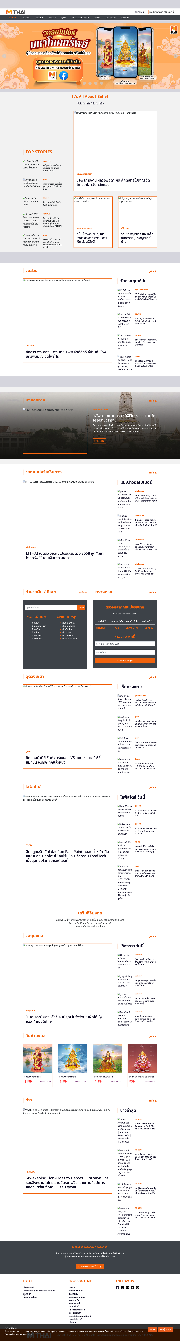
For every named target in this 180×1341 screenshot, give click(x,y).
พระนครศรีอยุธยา (84, 174)
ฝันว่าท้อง (36, 629)
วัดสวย (97, 17)
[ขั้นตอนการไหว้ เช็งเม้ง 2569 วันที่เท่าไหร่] (31, 201)
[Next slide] (176, 56)
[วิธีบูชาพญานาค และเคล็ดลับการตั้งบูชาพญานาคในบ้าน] (137, 210)
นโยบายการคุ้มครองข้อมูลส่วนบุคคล (39, 1290)
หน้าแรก (12, 17)
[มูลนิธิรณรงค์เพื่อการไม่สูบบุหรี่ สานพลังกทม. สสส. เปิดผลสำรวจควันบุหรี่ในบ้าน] (125, 1192)
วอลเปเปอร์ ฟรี (75, 1319)
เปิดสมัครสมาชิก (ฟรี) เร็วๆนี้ (90, 1266)
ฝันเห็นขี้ (35, 632)
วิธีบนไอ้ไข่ (74, 1306)
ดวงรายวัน (74, 1300)
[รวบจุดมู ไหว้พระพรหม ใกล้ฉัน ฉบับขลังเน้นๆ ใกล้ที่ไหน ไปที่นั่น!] (125, 320)
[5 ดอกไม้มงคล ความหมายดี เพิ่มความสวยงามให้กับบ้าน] (125, 811)
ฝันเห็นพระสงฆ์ (68, 626)
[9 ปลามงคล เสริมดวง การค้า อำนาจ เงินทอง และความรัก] (125, 829)
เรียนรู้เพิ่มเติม (165, 1329)
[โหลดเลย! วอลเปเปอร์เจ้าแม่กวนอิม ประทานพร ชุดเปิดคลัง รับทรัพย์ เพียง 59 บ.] (125, 523)
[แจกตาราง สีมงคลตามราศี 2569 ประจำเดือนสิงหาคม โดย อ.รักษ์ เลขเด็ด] (125, 765)
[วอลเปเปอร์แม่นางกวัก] (107, 1058)
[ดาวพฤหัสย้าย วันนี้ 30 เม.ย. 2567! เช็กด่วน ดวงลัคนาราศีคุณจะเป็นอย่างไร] (31, 240)
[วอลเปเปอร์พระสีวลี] (37, 1058)
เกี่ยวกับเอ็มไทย (30, 1297)
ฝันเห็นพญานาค (39, 626)
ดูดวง (45, 179)
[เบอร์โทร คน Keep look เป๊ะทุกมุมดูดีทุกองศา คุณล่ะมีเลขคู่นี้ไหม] (125, 723)
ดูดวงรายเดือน (140, 695)
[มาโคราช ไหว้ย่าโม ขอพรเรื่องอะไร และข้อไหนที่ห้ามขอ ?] (31, 164)
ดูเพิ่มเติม (153, 271)
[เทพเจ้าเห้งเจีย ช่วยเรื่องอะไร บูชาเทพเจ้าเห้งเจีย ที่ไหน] (31, 183)
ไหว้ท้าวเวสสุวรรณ (77, 1309)
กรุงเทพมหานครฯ (84, 228)
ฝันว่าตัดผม (67, 632)
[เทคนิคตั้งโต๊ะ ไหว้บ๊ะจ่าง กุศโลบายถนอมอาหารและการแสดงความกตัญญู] (125, 850)
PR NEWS (46, 214)
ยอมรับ (152, 1329)
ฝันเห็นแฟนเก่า (68, 622)
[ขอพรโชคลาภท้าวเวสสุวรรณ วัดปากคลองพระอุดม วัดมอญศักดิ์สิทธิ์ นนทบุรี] (125, 363)
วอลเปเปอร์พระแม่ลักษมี (80, 1316)
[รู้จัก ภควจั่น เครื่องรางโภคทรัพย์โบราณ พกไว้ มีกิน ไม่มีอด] (125, 961)
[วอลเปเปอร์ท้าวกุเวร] (72, 1058)
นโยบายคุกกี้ (28, 1287)
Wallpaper (31, 547)
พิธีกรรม (46, 198)
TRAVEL (138, 314)
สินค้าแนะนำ (140, 12)
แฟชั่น (137, 866)
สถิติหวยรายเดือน (77, 1297)
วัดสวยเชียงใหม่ (76, 1290)
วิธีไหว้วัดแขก (75, 1313)
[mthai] (15, 11)
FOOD (29, 845)
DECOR (138, 806)
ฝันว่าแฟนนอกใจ (69, 638)
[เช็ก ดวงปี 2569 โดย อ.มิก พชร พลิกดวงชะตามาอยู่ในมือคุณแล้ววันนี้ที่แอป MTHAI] (31, 220)
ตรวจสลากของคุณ (125, 660)
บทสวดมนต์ (111, 17)
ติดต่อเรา (27, 1294)
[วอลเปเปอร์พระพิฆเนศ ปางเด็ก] (142, 1058)
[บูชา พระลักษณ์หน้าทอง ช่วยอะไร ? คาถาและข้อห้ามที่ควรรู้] (125, 999)
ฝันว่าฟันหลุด (67, 635)
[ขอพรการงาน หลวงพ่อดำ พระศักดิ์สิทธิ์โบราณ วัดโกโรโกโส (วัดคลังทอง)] (115, 140)
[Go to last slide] (4, 56)
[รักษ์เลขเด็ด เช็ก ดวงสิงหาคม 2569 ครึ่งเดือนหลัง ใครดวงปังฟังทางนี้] (125, 702)
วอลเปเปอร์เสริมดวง (80, 17)
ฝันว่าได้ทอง (37, 638)
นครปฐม (138, 335)
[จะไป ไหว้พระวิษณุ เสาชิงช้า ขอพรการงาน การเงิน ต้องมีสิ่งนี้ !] (93, 210)
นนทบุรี (137, 356)
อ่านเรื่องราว (99, 441)
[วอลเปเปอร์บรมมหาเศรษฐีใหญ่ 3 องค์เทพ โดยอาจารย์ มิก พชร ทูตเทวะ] (125, 571)
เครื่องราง (138, 954)
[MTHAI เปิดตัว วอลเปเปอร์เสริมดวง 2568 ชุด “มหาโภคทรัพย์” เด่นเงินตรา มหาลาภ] (90, 87)
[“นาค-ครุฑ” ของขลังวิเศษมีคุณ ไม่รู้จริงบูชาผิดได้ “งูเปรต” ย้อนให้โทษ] (67, 975)
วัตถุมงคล (30, 1010)
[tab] (78, 83)
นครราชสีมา (47, 161)
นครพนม (30, 345)
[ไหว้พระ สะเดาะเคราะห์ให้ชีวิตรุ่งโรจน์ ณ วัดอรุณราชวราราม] (55, 430)
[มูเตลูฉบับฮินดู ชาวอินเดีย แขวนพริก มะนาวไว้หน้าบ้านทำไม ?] (125, 981)
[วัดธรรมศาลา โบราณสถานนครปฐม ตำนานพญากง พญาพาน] (125, 342)
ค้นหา (81, 607)
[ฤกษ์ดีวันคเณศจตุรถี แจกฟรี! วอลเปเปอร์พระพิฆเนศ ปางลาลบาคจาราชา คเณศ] (125, 499)
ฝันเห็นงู (35, 622)
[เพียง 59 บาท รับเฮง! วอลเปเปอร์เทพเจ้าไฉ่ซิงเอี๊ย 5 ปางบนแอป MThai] (125, 548)
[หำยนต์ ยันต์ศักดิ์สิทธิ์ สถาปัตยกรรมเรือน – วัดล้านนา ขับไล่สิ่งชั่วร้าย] (125, 1018)
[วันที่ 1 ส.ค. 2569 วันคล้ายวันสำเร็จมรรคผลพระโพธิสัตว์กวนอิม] (125, 744)
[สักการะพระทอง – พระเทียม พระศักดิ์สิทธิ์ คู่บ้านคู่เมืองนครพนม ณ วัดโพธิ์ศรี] (67, 310)
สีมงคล (137, 759)
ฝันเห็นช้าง (67, 629)
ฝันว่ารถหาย (37, 635)
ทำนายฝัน (26, 17)
